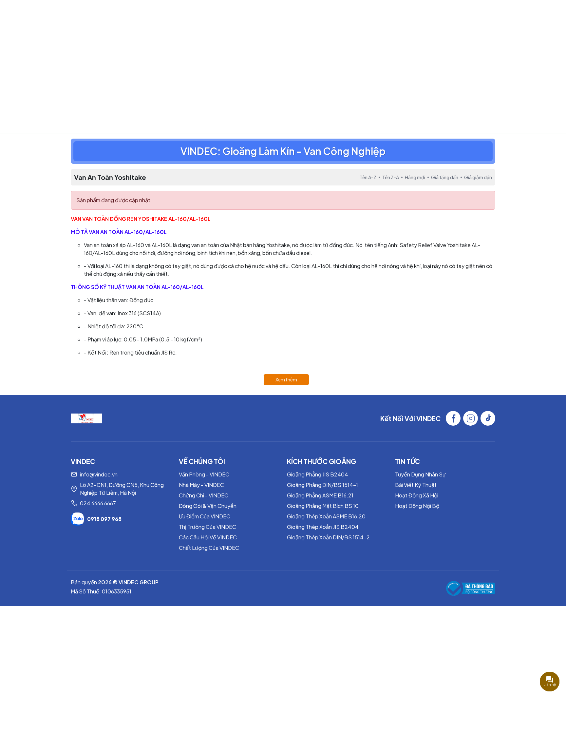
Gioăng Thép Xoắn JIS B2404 (323, 526)
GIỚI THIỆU (151, 12)
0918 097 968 (104, 518)
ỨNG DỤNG (325, 12)
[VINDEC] (86, 417)
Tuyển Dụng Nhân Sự (420, 474)
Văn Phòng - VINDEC (204, 474)
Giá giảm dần (478, 177)
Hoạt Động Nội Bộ (417, 505)
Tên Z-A (390, 177)
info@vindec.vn (99, 474)
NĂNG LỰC (188, 12)
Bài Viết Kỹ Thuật (416, 484)
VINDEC (49, 11)
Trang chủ (248, 92)
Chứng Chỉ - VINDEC (203, 495)
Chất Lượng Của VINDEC (209, 547)
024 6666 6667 (98, 503)
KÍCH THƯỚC (364, 12)
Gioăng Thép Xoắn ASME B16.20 (326, 516)
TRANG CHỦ (113, 12)
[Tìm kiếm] (540, 12)
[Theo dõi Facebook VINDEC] (453, 418)
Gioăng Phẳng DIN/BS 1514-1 (322, 484)
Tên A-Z (368, 177)
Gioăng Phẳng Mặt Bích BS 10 (323, 505)
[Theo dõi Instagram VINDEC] (470, 418)
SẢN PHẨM (256, 12)
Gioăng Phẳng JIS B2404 (317, 474)
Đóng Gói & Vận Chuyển (207, 505)
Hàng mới (415, 177)
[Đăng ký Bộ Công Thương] (470, 588)
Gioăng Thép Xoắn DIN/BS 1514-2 (328, 537)
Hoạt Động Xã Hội (416, 495)
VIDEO (226, 12)
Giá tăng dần (444, 177)
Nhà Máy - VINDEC (201, 484)
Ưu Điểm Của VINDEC (204, 516)
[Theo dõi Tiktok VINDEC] (488, 418)
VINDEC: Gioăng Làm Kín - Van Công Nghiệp (283, 151)
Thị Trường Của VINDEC (207, 526)
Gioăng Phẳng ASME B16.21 (320, 495)
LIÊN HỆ (406, 12)
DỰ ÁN (293, 12)
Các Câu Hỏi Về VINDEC (208, 537)
